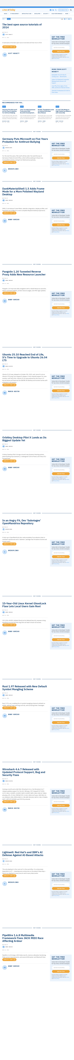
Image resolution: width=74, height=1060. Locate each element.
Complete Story (8, 47)
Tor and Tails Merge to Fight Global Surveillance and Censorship (63, 111)
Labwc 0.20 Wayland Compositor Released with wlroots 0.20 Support (60, 81)
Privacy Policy (56, 58)
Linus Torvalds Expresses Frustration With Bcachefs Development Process (27, 111)
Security (46, 13)
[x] (56, 10)
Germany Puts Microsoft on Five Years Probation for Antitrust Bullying (9, 111)
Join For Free (61, 51)
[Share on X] (66, 19)
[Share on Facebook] (64, 19)
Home (3, 19)
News (5, 13)
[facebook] (50, 10)
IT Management (14, 13)
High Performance (57, 13)
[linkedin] (53, 10)
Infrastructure (26, 13)
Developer (37, 13)
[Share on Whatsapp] (71, 19)
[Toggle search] (71, 10)
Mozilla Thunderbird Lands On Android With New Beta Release (46, 111)
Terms (67, 57)
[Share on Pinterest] (69, 19)
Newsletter (64, 9)
